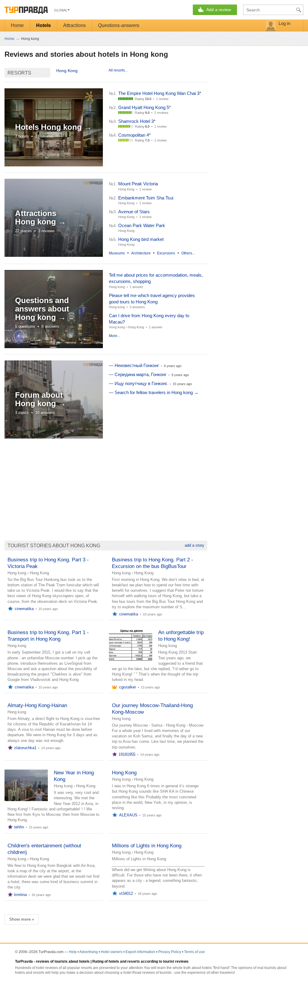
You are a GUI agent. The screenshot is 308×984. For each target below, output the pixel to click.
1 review (162, 99)
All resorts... (118, 70)
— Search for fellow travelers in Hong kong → (154, 392)
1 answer (136, 287)
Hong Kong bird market (141, 239)
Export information (140, 952)
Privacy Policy (169, 952)
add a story (194, 545)
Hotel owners (111, 952)
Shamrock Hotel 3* (137, 121)
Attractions (74, 25)
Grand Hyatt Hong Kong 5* (144, 107)
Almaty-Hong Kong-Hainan (37, 705)
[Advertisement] (106, 487)
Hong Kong (67, 70)
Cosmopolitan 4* (134, 135)
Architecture (141, 253)
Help (73, 952)
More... (114, 336)
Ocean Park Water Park (141, 225)
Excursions (166, 253)
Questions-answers (118, 25)
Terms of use (194, 952)
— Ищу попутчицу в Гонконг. (138, 383)
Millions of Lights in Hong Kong (146, 846)
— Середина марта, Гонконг (137, 374)
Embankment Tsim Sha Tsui (145, 197)
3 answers (137, 307)
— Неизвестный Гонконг (134, 365)
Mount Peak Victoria (138, 183)
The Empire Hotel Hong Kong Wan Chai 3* (159, 93)
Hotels (43, 25)
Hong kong (117, 287)
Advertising (88, 952)
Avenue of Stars (134, 211)
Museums (117, 253)
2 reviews (161, 112)
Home (17, 25)
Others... (188, 253)
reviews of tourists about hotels (63, 961)
